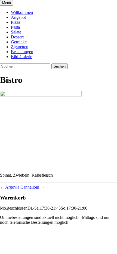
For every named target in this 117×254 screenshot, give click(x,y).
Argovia (9, 187)
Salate (16, 32)
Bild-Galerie (21, 56)
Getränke (19, 42)
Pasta (15, 27)
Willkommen (22, 12)
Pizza (15, 22)
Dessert (17, 37)
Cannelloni (32, 187)
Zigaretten (19, 46)
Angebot (18, 17)
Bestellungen (22, 51)
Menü (6, 3)
